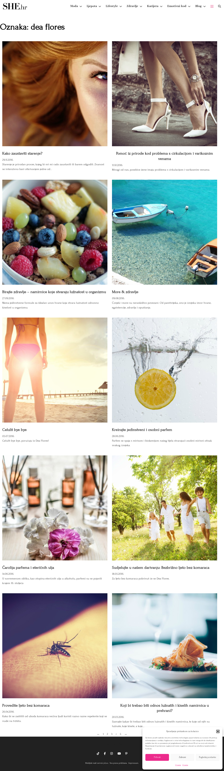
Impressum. (133, 763)
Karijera (152, 6)
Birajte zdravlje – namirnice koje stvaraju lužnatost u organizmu (54, 292)
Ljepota (92, 6)
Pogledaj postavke (207, 757)
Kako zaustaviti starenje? (22, 153)
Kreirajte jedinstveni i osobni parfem (142, 429)
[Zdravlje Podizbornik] (141, 6)
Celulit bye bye (14, 429)
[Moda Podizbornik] (80, 6)
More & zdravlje (125, 292)
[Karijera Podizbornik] (161, 6)
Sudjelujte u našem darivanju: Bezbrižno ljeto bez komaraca (160, 567)
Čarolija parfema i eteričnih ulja (28, 567)
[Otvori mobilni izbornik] (211, 6)
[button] (217, 731)
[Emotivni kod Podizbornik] (189, 6)
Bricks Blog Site (112, 744)
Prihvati (157, 757)
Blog (198, 6)
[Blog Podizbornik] (204, 6)
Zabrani (182, 757)
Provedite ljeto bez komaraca (26, 705)
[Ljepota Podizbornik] (99, 6)
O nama (178, 765)
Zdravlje (132, 6)
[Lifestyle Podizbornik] (120, 6)
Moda (74, 6)
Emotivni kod (176, 6)
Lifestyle (112, 6)
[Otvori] (219, 6)
